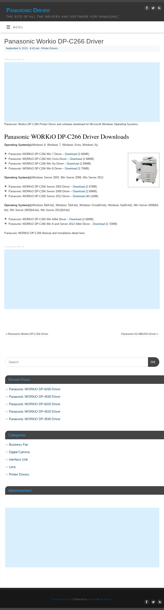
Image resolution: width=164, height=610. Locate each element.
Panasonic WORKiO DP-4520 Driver (34, 411)
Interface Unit (18, 459)
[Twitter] (152, 8)
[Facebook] (146, 8)
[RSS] (159, 8)
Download (71, 154)
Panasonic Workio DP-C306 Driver (27, 333)
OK (152, 362)
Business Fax (18, 444)
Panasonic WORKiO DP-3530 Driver (34, 419)
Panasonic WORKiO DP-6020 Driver (34, 404)
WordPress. (106, 599)
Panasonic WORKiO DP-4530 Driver (34, 396)
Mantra (92, 599)
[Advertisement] (82, 92)
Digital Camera (19, 452)
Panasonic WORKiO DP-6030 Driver (34, 389)
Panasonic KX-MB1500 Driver (139, 333)
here (82, 233)
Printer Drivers (49, 48)
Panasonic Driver (28, 10)
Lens (12, 467)
